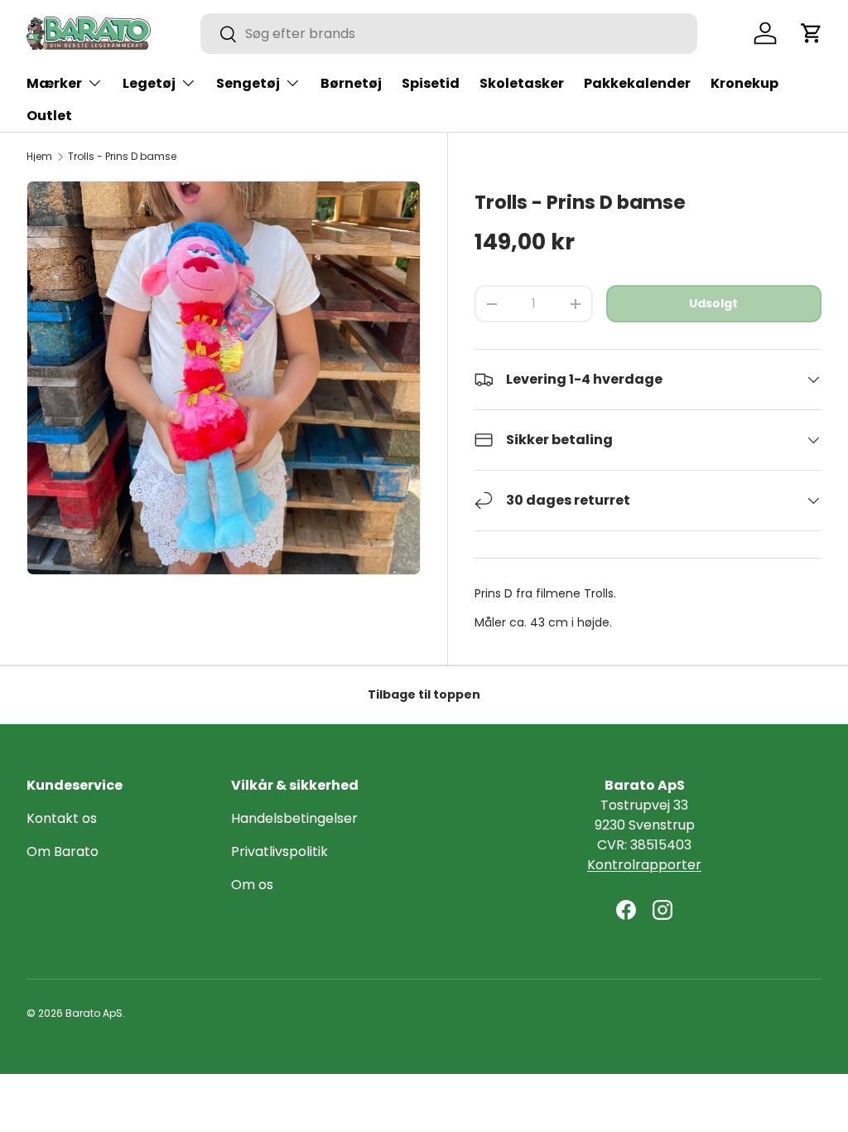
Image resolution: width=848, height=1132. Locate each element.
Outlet (49, 115)
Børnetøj (351, 83)
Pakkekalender (637, 83)
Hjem (39, 157)
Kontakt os (61, 818)
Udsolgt (713, 303)
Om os (252, 884)
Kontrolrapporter (644, 864)
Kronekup (744, 83)
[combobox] (448, 33)
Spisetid (431, 83)
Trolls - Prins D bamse (122, 157)
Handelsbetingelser (294, 818)
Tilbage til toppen (424, 694)
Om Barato (62, 851)
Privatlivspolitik (279, 851)
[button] (811, 33)
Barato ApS (94, 1013)
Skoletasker (521, 83)
